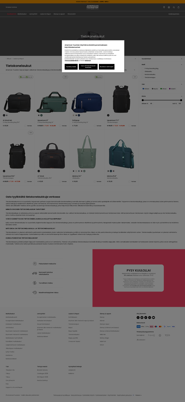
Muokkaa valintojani (106, 67)
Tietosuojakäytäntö (71, 60)
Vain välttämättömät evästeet (88, 66)
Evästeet (88, 60)
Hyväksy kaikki (71, 67)
